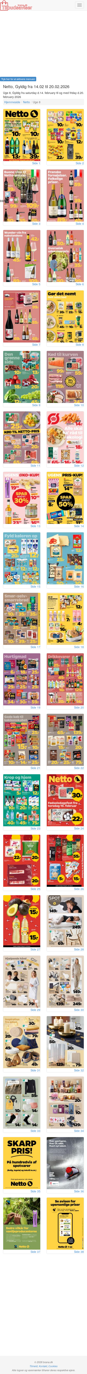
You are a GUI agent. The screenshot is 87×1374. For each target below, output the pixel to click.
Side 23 (35, 828)
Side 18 (79, 647)
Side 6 (80, 284)
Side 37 (35, 1252)
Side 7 (36, 344)
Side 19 (35, 707)
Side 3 (36, 224)
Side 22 (79, 768)
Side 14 (79, 526)
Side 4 (80, 224)
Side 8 (80, 344)
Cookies (52, 1366)
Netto (26, 102)
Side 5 (36, 284)
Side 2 (80, 163)
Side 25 (35, 889)
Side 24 (79, 828)
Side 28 (79, 949)
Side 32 (79, 1070)
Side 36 (79, 1191)
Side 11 (35, 465)
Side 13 (35, 526)
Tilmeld (34, 1366)
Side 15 (35, 586)
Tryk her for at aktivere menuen (18, 79)
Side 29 (35, 1010)
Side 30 (79, 1010)
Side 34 (79, 1131)
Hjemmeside (12, 102)
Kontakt (43, 1366)
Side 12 (79, 465)
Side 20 (79, 707)
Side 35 (35, 1191)
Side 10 (79, 405)
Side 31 (35, 1070)
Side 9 (36, 405)
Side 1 (36, 163)
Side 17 (35, 647)
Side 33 (35, 1131)
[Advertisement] (43, 45)
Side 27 (35, 949)
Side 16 (79, 586)
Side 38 (79, 1252)
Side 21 (35, 768)
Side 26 (79, 889)
